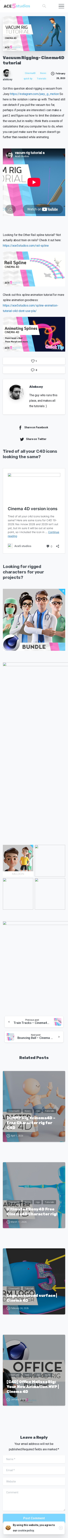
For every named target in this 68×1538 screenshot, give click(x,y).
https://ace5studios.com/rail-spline (26, 245)
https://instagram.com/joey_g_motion (34, 94)
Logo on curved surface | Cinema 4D (32, 1298)
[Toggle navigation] (61, 6)
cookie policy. (26, 1530)
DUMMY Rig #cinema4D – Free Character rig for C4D (31, 1123)
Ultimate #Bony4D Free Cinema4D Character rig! (32, 1211)
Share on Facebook (36, 427)
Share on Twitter (36, 439)
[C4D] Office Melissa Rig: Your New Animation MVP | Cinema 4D (33, 1387)
